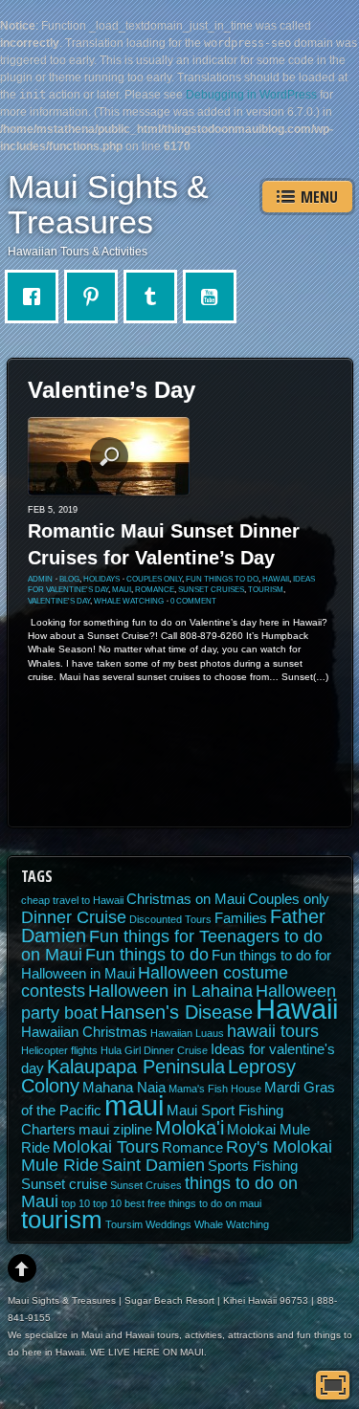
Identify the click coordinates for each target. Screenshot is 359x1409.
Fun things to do (222, 579)
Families (240, 918)
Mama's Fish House (214, 1088)
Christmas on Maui (185, 899)
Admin (40, 579)
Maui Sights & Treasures (108, 204)
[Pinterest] (95, 296)
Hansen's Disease (177, 1012)
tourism (265, 589)
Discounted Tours (170, 919)
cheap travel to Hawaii (72, 900)
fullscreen (332, 1385)
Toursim (124, 1224)
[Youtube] (214, 296)
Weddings (168, 1224)
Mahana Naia (124, 1087)
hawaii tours (273, 1031)
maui (121, 589)
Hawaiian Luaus (187, 1033)
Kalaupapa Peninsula (136, 1066)
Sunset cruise (64, 1184)
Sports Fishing (253, 1166)
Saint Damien (153, 1165)
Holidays (101, 579)
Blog (69, 579)
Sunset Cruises (211, 589)
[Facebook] (36, 296)
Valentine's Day (59, 601)
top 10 (75, 1203)
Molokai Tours (106, 1146)
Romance (154, 589)
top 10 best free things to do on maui (177, 1203)
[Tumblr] (155, 296)
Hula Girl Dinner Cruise (154, 1050)
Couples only (154, 579)
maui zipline (115, 1129)
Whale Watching (129, 601)
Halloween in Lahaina (170, 991)
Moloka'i (189, 1127)
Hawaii (275, 579)
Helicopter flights (59, 1050)
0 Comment (193, 601)
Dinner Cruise (73, 917)
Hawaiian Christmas (84, 1032)
